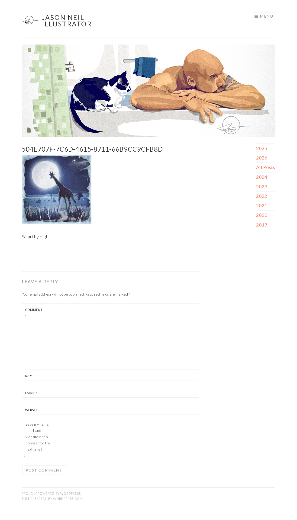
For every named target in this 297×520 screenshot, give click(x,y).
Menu (266, 16)
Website (32, 410)
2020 (261, 215)
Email (31, 393)
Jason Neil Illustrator (67, 20)
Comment (34, 313)
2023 (261, 186)
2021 (261, 205)
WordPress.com (68, 499)
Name (31, 376)
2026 (261, 157)
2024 (261, 177)
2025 (261, 148)
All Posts (265, 167)
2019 (261, 224)
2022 (261, 196)
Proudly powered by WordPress (51, 493)
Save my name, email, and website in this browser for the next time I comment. (38, 440)
